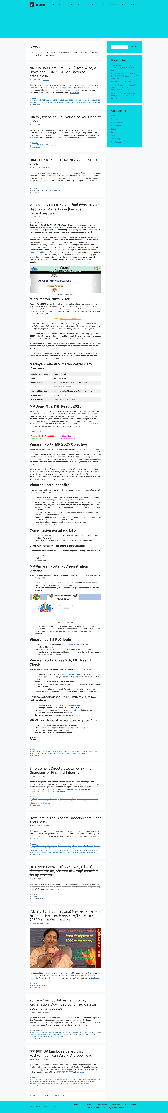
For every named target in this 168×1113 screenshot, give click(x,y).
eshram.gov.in (42, 1036)
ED (59, 799)
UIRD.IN (40, 4)
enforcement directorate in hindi (87, 799)
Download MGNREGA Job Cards (42, 100)
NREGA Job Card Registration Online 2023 (57, 102)
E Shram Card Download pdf (72, 1032)
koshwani (33, 1083)
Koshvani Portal (75, 1079)
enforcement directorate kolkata (40, 801)
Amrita (34, 145)
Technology (91, 5)
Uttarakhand (56, 190)
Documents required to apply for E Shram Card (47, 1032)
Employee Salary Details (39, 1079)
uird (39, 190)
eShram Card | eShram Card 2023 (62, 1034)
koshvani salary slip (86, 1079)
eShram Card (45, 1034)
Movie (123, 5)
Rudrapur (35, 190)
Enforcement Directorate (68, 799)
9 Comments (36, 755)
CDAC (39, 145)
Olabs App (49, 145)
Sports (101, 5)
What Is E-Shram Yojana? (56, 1036)
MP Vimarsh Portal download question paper (82, 751)
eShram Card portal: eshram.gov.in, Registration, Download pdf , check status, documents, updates (64, 1004)
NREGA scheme (77, 102)
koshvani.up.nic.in (73, 1081)
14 (56, 1095)
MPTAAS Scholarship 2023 (70, 319)
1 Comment (35, 1085)
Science (80, 5)
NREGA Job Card (75, 100)
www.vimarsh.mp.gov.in (70, 674)
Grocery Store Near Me (85, 846)
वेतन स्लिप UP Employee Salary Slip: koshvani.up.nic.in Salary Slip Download (61, 1053)
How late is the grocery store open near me (66, 852)
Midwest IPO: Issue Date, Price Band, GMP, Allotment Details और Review (124, 95)
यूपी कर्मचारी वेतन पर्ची (72, 1083)
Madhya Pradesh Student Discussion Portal (53, 751)
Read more (74, 93)
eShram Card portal (80, 1034)
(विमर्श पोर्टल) (35, 751)
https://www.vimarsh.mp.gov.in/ (75, 645)
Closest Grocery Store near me (57, 846)
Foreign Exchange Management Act (83, 801)
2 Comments (36, 192)
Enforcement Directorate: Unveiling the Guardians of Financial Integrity (60, 770)
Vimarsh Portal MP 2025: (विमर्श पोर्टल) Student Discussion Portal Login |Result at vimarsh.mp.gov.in (65, 209)
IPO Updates (116, 125)
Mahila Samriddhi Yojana (40, 985)
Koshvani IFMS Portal (62, 1079)
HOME (53, 5)
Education (70, 5)
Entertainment (113, 5)
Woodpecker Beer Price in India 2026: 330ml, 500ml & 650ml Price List (123, 67)
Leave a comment (37, 104)
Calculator (133, 5)
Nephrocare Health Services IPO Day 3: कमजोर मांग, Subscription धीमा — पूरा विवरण (124, 75)
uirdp (43, 190)
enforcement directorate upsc (61, 801)
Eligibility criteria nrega (61, 100)
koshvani (51, 1079)
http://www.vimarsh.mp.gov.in (65, 399)
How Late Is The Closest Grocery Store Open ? (68, 848)
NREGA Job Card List (88, 100)
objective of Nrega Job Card (92, 102)
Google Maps (72, 846)
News (61, 5)
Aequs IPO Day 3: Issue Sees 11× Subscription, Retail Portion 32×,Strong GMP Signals (124, 87)
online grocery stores (88, 852)
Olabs (44, 145)
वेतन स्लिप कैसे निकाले (83, 1083)
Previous (34, 1095)
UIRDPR (48, 190)
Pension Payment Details (45, 1083)
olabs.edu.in (58, 145)
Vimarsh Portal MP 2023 (64, 753)
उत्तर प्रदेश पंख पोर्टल (37, 896)
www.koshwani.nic (59, 1083)
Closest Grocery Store (39, 846)
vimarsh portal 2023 (36, 753)
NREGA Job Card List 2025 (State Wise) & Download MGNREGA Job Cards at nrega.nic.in (63, 72)
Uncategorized (117, 142)
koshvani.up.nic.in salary (87, 1081)
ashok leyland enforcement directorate (44, 799)
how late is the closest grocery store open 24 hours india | (68, 850)
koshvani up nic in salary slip (41, 1081)
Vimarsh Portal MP (50, 753)
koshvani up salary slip (58, 1081)
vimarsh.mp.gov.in (79, 753)
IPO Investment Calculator (121, 82)
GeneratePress (54, 1107)
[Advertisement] (84, 24)
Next (61, 1095)
